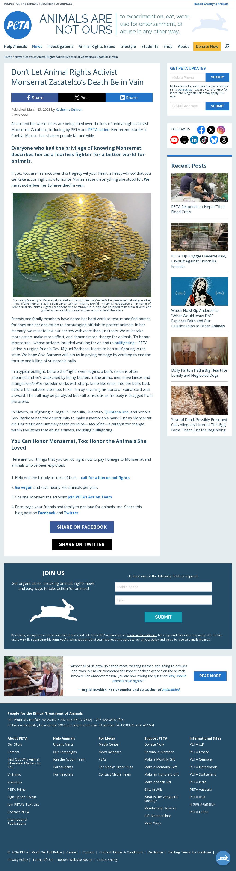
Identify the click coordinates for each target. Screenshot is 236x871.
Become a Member (159, 752)
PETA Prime (17, 789)
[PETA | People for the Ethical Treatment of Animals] (18, 25)
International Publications (17, 821)
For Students (63, 767)
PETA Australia (201, 789)
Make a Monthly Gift (159, 759)
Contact (89, 852)
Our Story (15, 744)
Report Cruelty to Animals (211, 4)
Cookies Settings (107, 860)
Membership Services (160, 808)
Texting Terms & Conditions (190, 852)
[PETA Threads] (224, 140)
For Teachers (63, 774)
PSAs (102, 759)
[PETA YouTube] (174, 140)
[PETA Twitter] (211, 130)
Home (8, 57)
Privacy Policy (18, 859)
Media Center (109, 744)
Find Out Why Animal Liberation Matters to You (24, 763)
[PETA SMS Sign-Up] (184, 140)
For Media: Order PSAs (116, 767)
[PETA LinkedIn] (194, 140)
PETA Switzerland (203, 774)
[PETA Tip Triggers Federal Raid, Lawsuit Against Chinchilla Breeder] (199, 247)
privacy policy (150, 639)
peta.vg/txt (185, 90)
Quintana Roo (117, 412)
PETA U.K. (197, 744)
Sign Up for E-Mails (22, 797)
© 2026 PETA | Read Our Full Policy (35, 852)
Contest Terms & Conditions (121, 852)
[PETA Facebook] (201, 130)
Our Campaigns (65, 752)
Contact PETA (18, 812)
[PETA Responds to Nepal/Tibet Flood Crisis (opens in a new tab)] (199, 195)
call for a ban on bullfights (105, 477)
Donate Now (154, 744)
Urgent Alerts (63, 744)
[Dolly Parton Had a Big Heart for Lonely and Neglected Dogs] (199, 359)
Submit (217, 77)
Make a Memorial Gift (160, 767)
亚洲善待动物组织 (202, 804)
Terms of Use (42, 859)
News (18, 57)
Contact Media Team (115, 774)
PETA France (199, 752)
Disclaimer (155, 852)
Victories (14, 774)
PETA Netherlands (204, 767)
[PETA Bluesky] (214, 140)
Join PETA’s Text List (23, 804)
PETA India (198, 782)
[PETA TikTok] (204, 140)
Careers (13, 752)
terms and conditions (142, 635)
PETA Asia (197, 797)
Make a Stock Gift (157, 782)
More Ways (152, 823)
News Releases (110, 752)
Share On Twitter (82, 544)
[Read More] (118, 676)
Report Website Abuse (75, 859)
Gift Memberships (157, 816)
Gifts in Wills (153, 789)
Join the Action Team (69, 759)
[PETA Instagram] (221, 130)
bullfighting (125, 342)
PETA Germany (201, 759)
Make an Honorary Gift (161, 774)
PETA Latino (98, 129)
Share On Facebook (82, 527)
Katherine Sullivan (69, 109)
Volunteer (15, 782)
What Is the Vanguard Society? (160, 799)
